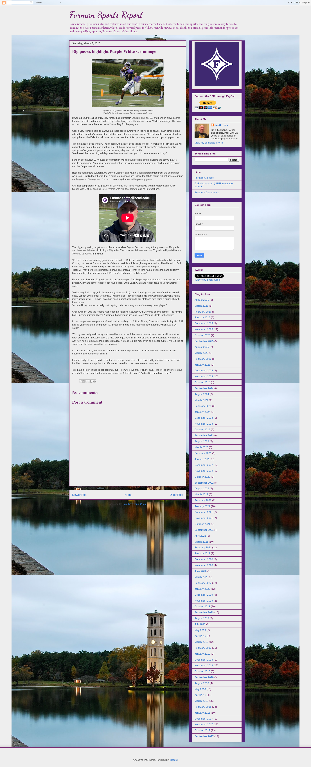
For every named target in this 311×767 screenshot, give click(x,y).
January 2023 (202, 459)
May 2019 (200, 630)
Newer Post (79, 494)
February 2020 (203, 582)
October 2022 (202, 476)
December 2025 (204, 323)
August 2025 (202, 346)
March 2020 (201, 576)
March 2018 (201, 700)
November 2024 (204, 376)
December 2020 (204, 559)
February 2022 (203, 500)
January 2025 (202, 364)
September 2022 (204, 482)
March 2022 (201, 494)
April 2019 (200, 635)
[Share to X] (87, 381)
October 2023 (202, 429)
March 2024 (201, 400)
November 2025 (204, 329)
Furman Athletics (204, 177)
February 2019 (203, 647)
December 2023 (204, 417)
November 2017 (204, 724)
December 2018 (204, 659)
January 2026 (202, 317)
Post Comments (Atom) (135, 504)
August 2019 (202, 618)
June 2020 (201, 571)
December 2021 (204, 512)
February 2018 (203, 706)
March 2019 (201, 641)
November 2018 (204, 665)
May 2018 (200, 689)
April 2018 (200, 694)
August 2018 (202, 683)
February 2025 (203, 358)
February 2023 (203, 453)
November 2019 (204, 600)
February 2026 (203, 311)
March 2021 (201, 541)
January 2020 (202, 588)
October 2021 (202, 523)
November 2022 (204, 470)
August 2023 (202, 441)
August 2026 (202, 299)
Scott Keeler (222, 125)
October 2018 (202, 671)
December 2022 (204, 464)
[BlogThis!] (84, 381)
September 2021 (204, 529)
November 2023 (204, 423)
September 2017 (204, 736)
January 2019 (202, 653)
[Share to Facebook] (91, 381)
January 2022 (202, 506)
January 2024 (202, 411)
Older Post (176, 494)
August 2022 (202, 488)
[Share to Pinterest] (94, 381)
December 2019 (204, 594)
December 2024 (204, 370)
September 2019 (204, 612)
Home (128, 494)
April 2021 (200, 535)
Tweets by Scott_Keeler (208, 279)
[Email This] (81, 381)
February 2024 (203, 405)
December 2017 (204, 718)
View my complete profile (209, 142)
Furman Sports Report (106, 14)
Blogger (173, 760)
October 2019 (202, 606)
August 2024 (202, 394)
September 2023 (204, 435)
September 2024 (204, 388)
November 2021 (204, 517)
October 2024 (202, 382)
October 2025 (202, 335)
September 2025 (204, 341)
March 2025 (201, 352)
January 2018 (202, 712)
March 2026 (201, 305)
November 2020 (204, 565)
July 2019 (200, 624)
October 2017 (202, 730)
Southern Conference (207, 192)
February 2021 (203, 547)
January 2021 (202, 553)
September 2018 (204, 677)
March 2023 (201, 447)
